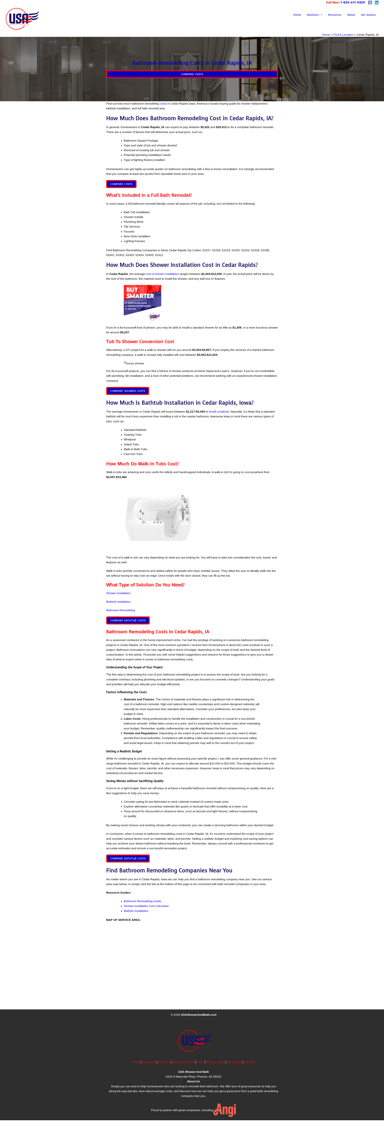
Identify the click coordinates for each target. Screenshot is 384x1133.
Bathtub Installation (118, 601)
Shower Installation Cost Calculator (146, 906)
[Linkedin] (377, 2)
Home (297, 15)
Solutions (313, 15)
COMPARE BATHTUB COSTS (128, 620)
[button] (320, 15)
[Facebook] (370, 2)
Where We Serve (183, 1062)
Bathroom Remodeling (120, 610)
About (351, 15)
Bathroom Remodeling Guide (142, 901)
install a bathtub (219, 411)
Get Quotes (368, 15)
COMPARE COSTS (192, 74)
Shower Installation (118, 593)
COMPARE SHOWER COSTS (127, 391)
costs (163, 103)
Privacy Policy (215, 1062)
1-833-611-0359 (352, 2)
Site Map (249, 1062)
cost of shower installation (162, 273)
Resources (335, 15)
